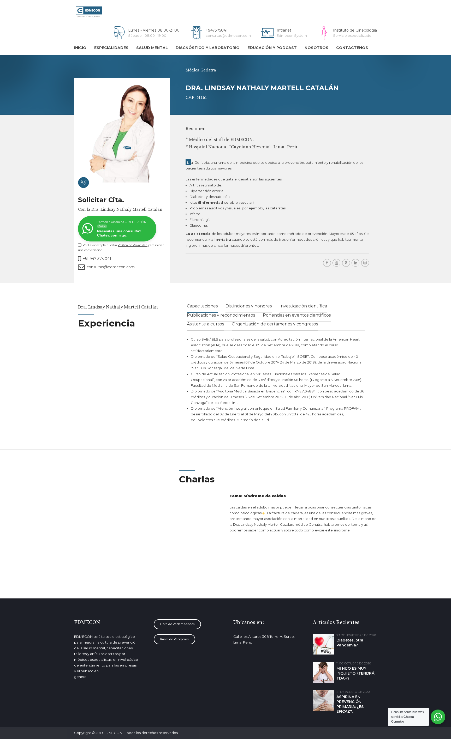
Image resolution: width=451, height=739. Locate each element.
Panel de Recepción (174, 639)
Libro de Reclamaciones (177, 624)
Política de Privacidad (132, 245)
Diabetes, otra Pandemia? (349, 642)
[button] (277, 239)
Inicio (80, 47)
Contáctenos (352, 47)
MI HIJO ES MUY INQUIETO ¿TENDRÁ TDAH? (355, 673)
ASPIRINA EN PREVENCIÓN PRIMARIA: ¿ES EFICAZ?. (350, 704)
